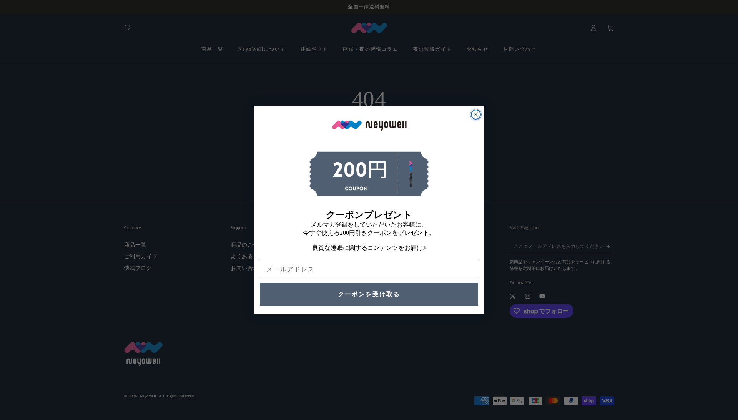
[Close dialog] (475, 114)
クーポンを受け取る (369, 294)
